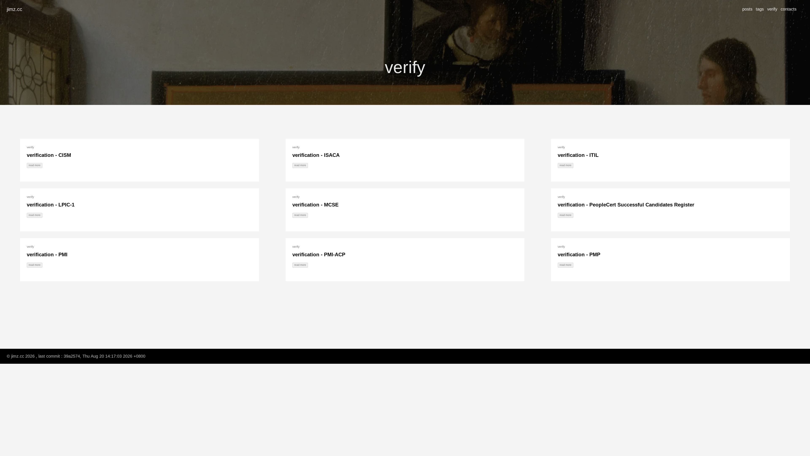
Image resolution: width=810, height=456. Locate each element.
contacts (788, 9)
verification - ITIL (578, 155)
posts (747, 9)
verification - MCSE (315, 205)
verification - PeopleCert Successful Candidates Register (626, 205)
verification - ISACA (316, 155)
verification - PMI (47, 254)
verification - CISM (49, 155)
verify (772, 9)
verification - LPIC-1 (50, 205)
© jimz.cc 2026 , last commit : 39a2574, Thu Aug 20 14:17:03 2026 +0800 (76, 356)
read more (34, 165)
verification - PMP (579, 254)
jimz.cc (14, 9)
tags (760, 9)
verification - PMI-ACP (318, 254)
